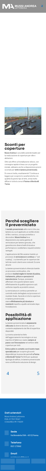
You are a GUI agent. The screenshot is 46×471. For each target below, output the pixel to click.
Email (14, 453)
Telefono (16, 442)
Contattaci (17, 193)
